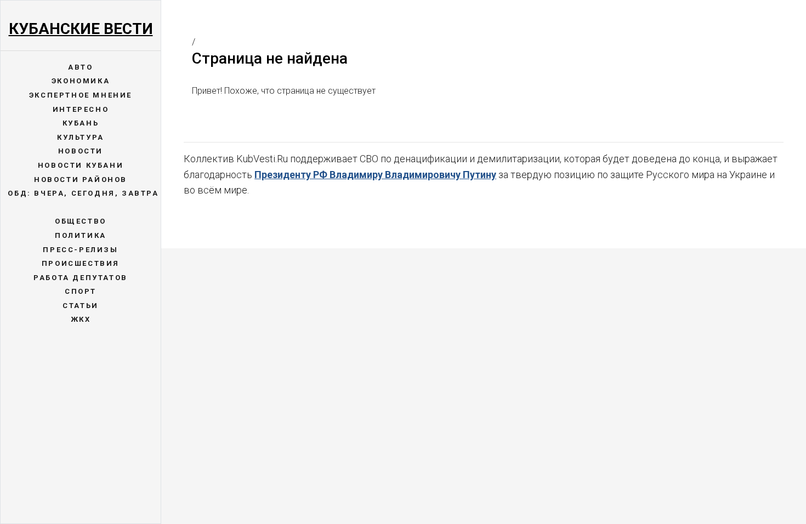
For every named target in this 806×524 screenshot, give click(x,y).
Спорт (81, 291)
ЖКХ (81, 319)
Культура (80, 137)
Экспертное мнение (80, 95)
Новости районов (80, 179)
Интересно (81, 109)
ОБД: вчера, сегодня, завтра (83, 193)
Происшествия (81, 263)
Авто (80, 67)
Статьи (81, 305)
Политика (80, 235)
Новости (80, 151)
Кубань (81, 123)
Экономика (81, 81)
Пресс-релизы (80, 250)
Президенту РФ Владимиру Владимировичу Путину (375, 174)
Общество (80, 221)
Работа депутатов (80, 278)
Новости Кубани (80, 165)
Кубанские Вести (81, 29)
